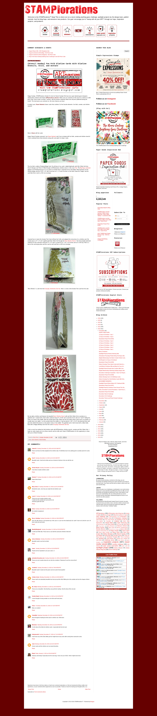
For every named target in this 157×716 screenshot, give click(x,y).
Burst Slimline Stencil (59, 416)
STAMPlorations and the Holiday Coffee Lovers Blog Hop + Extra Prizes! (104, 220)
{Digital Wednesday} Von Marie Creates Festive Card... (112, 358)
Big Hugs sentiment (85, 168)
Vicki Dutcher (110, 538)
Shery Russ (115, 532)
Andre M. (34, 448)
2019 (99, 424)
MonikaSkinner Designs (114, 529)
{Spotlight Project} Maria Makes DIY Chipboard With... (112, 383)
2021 (99, 326)
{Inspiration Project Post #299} (106, 362)
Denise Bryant (35, 467)
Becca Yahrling (36, 518)
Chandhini (34, 615)
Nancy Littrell (124, 529)
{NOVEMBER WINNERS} (105, 381)
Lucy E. (34, 496)
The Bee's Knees (117, 535)
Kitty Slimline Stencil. (70, 241)
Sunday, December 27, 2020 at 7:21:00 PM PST (51, 634)
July (100, 409)
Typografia (101, 538)
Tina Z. (33, 605)
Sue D (33, 458)
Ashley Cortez (35, 577)
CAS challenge (100, 516)
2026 (99, 318)
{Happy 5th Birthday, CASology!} (103, 239)
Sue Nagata (99, 535)
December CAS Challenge (105, 396)
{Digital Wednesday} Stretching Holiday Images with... (112, 370)
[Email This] (59, 437)
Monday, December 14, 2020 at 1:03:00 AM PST (52, 577)
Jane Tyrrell (126, 524)
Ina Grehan (119, 524)
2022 (99, 324)
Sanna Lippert (125, 530)
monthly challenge (117, 544)
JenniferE (34, 567)
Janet (33, 548)
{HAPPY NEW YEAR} (104, 332)
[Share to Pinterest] (66, 437)
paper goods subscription (110, 546)
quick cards (125, 545)
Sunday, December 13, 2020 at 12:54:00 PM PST (47, 508)
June (100, 411)
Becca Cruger (107, 515)
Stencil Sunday (42, 439)
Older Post (87, 689)
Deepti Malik (109, 522)
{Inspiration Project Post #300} (106, 338)
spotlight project (102, 548)
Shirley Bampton (108, 534)
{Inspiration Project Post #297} (106, 385)
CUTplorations (123, 516)
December (102, 330)
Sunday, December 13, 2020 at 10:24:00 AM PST (48, 458)
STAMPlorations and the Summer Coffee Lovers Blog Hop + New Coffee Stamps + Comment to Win (104, 213)
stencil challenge (113, 549)
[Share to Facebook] (64, 437)
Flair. (76, 168)
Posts (117, 216)
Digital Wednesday (122, 522)
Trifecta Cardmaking (124, 536)
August (101, 407)
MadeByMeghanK (36, 529)
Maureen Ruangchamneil (122, 527)
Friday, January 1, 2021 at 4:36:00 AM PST (45, 653)
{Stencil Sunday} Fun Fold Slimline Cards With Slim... (112, 379)
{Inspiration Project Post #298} (106, 374)
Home (59, 689)
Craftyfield (116, 521)
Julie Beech (101, 525)
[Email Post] (56, 437)
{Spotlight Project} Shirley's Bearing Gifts (109, 353)
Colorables (108, 521)
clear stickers (121, 540)
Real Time (111, 589)
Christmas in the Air (122, 519)
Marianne (34, 624)
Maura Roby (111, 527)
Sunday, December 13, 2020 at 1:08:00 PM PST (52, 518)
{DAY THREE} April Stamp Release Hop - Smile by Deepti (104, 235)
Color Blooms (99, 521)
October (101, 403)
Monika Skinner (100, 529)
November (102, 400)
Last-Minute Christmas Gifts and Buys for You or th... (111, 366)
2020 (99, 328)
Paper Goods (114, 530)
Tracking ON (116, 589)
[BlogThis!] (61, 437)
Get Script (106, 589)
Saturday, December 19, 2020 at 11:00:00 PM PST (50, 615)
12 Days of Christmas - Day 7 (106, 334)
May (100, 413)
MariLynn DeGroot (122, 525)
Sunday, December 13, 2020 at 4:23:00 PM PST (47, 548)
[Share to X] (62, 437)
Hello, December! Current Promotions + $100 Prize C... (112, 389)
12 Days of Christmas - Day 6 (106, 336)
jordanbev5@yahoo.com (38, 558)
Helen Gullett (111, 524)
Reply (33, 453)
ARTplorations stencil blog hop (115, 513)
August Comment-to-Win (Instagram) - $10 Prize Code (42, 54)
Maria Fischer (100, 527)
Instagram (111, 99)
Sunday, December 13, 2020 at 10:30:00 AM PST (52, 467)
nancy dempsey (36, 539)
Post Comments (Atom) (40, 692)
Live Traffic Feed (111, 554)
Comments (119, 218)
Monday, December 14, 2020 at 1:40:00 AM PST (49, 586)
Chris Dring (99, 519)
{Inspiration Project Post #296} (106, 391)
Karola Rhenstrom (110, 525)
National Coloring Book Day (102, 530)
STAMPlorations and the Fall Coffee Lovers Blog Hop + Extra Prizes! (103, 229)
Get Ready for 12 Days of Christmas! (108, 360)
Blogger (92, 701)
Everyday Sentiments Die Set (52, 288)
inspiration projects (111, 542)
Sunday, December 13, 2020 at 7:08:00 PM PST (49, 567)
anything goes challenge (122, 538)
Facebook (111, 104)
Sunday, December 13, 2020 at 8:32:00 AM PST (49, 448)
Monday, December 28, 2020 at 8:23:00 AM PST (47, 644)
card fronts (99, 540)
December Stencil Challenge (106, 394)
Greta (33, 508)
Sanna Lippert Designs (104, 532)
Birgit (33, 653)
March (100, 417)
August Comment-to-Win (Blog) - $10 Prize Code (41, 53)
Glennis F (34, 477)
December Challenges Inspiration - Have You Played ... (112, 372)
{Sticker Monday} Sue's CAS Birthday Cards (109, 377)
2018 (99, 426)
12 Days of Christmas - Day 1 (106, 349)
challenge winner (109, 540)
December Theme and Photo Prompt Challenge (110, 398)
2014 (99, 435)
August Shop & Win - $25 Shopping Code (39, 51)
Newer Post (31, 689)
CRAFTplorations (113, 516)
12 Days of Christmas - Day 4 (106, 343)
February (101, 419)
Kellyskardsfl (35, 634)
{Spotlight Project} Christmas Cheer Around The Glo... (112, 387)
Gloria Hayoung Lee (100, 524)
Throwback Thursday (112, 537)
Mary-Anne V (35, 486)
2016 (99, 431)
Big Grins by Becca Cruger (120, 515)
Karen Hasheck (40, 104)
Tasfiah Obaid (35, 596)
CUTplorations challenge (120, 518)
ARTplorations (100, 513)
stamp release (118, 547)
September (102, 405)
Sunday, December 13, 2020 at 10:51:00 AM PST (49, 477)
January (101, 422)
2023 (99, 322)
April (100, 415)
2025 (99, 320)
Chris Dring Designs (109, 519)
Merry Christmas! (103, 351)
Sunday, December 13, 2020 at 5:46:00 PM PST (57, 558)
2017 (99, 429)
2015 (99, 433)
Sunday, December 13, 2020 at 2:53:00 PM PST (53, 529)
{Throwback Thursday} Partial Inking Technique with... (112, 355)
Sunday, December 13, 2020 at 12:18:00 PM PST (48, 496)
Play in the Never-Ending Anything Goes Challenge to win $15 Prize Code (47, 56)
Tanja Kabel (108, 535)
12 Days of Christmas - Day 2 (106, 347)
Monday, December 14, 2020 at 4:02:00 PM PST (51, 596)
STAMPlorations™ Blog (102, 558)
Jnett (33, 644)
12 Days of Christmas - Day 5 (106, 341)
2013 (99, 437)
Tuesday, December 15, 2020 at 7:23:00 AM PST (48, 605)
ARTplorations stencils (52, 97)
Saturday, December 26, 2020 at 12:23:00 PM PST (49, 624)
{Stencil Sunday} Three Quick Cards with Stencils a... (112, 364)
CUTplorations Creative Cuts (103, 518)
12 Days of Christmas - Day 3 (106, 345)
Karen (33, 133)
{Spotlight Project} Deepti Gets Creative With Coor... (111, 368)
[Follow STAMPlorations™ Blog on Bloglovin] (120, 232)
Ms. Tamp (34, 586)
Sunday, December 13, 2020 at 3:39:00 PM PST (52, 539)
